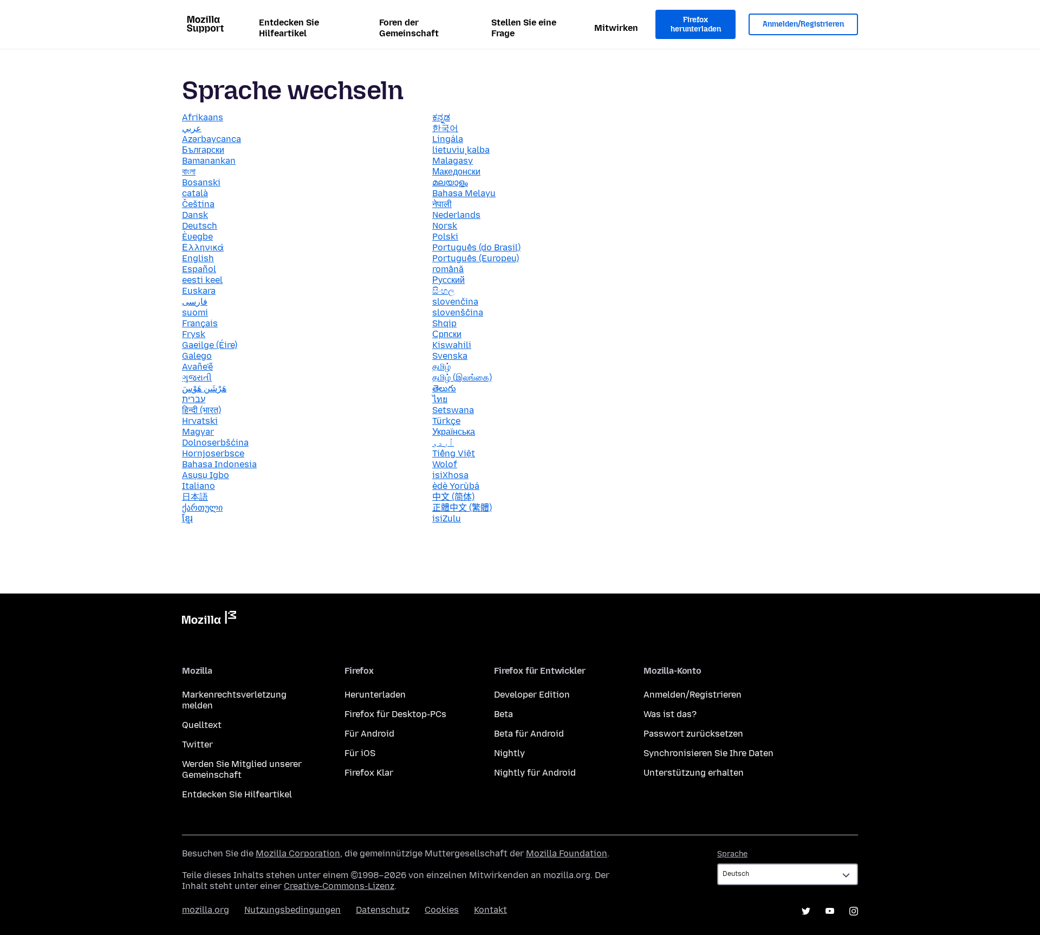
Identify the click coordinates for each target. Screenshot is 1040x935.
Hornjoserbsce (213, 453)
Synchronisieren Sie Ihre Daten (709, 753)
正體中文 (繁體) (462, 507)
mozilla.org (205, 910)
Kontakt (490, 910)
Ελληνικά (203, 247)
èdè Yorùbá (455, 486)
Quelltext (202, 725)
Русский (448, 280)
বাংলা (189, 171)
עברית (193, 399)
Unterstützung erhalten (694, 773)
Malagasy (452, 161)
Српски (446, 334)
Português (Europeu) (475, 258)
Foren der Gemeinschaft (409, 27)
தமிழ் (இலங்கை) (462, 377)
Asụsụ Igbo (205, 475)
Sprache (732, 854)
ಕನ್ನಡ (441, 117)
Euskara (199, 291)
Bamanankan (209, 161)
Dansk (195, 215)
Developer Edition (532, 694)
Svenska (449, 356)
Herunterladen (375, 694)
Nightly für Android (535, 773)
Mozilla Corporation (298, 853)
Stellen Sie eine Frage (523, 27)
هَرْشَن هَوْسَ (204, 388)
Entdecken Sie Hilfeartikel (289, 27)
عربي (192, 128)
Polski (445, 236)
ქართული (202, 507)
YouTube (830, 911)
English (198, 258)
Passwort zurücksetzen (693, 733)
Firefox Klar (368, 773)
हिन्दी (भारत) (201, 410)
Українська (453, 432)
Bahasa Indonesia (219, 464)
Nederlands (456, 215)
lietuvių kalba (461, 150)
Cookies (442, 910)
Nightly (509, 753)
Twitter (197, 744)
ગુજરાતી (197, 377)
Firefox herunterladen (696, 24)
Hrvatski (200, 421)
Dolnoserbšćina (215, 442)
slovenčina (455, 301)
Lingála (447, 139)
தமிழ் (441, 367)
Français (200, 323)
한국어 (445, 128)
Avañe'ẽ (197, 367)
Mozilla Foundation (566, 853)
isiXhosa (450, 475)
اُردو (443, 442)
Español (199, 269)
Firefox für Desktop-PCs (395, 714)
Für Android (369, 733)
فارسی (194, 301)
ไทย (439, 399)
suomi (195, 312)
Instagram (853, 911)
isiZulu (446, 518)
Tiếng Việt (453, 453)
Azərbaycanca (211, 139)
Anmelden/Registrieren (803, 24)
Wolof (444, 464)
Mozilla (209, 619)
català (195, 193)
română (448, 269)
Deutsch (199, 226)
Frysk (193, 334)
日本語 (195, 497)
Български (203, 150)
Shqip (444, 323)
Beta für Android (529, 733)
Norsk (444, 226)
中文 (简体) (453, 497)
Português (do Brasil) (476, 247)
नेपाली (442, 204)
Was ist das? (670, 714)
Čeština (198, 204)
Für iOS (359, 753)
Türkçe (446, 421)
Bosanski (201, 182)
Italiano (198, 486)
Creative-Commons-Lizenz (339, 886)
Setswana (453, 410)
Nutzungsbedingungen (292, 910)
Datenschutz (383, 910)
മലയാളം (450, 182)
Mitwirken (616, 28)
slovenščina (457, 312)
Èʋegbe (197, 236)
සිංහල (443, 291)
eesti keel (202, 280)
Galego (197, 356)
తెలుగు (444, 388)
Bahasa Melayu (464, 193)
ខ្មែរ (187, 518)
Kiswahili (451, 345)
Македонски (456, 171)
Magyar (198, 432)
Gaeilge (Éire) (209, 345)
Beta (503, 714)
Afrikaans (202, 117)
